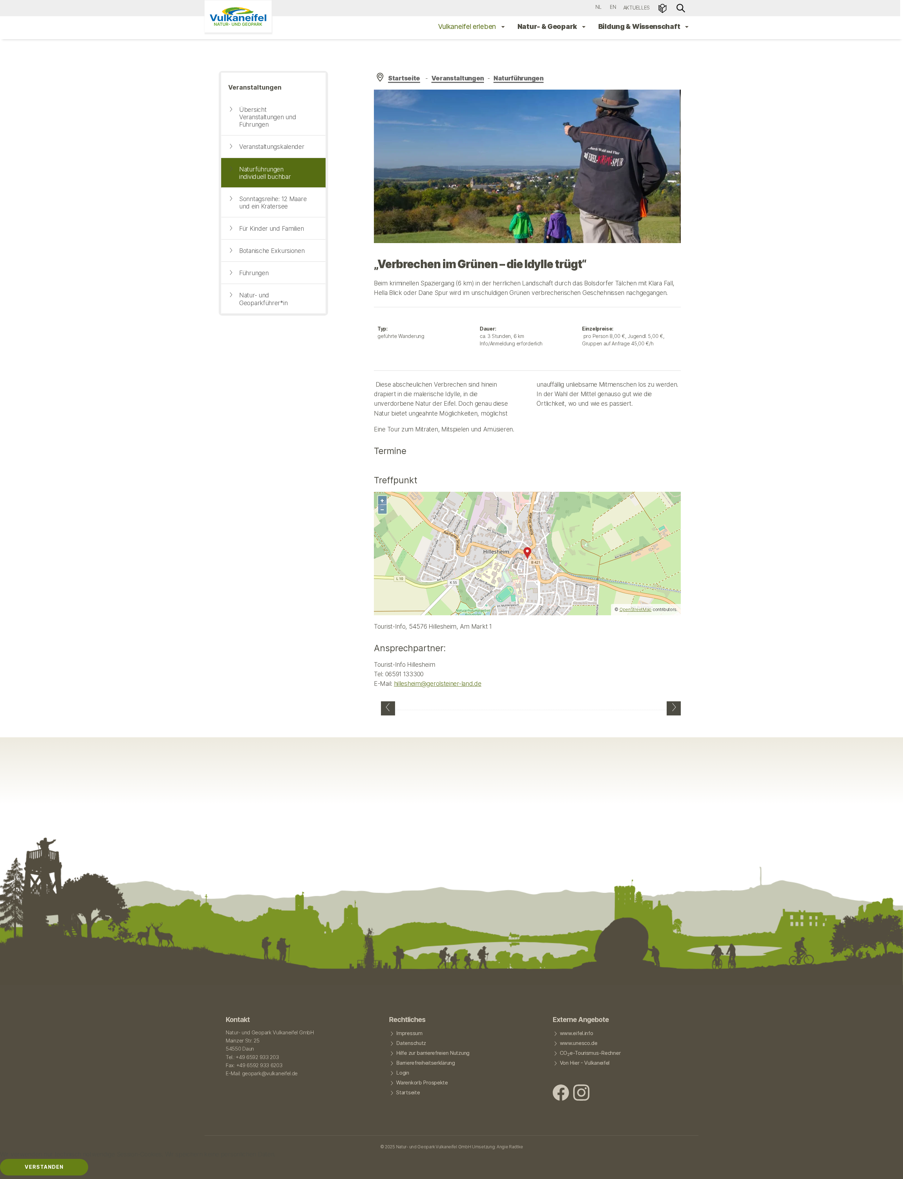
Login (402, 1073)
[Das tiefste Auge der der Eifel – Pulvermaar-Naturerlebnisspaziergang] (388, 708)
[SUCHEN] (680, 8)
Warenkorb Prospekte (422, 1083)
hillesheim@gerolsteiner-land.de (437, 683)
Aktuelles (636, 8)
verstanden (44, 1167)
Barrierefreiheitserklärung (425, 1063)
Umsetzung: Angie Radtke (497, 1146)
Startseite (404, 78)
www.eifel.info (576, 1033)
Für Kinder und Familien (271, 228)
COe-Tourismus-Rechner (590, 1053)
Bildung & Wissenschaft (639, 26)
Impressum (409, 1033)
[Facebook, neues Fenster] (561, 1093)
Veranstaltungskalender (271, 146)
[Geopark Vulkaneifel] (238, 16)
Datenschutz (411, 1043)
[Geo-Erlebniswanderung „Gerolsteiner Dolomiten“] (674, 708)
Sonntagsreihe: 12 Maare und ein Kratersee (273, 202)
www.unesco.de (579, 1043)
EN (613, 7)
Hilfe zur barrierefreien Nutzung (432, 1053)
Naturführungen (518, 78)
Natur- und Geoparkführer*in (263, 298)
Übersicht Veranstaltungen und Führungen (267, 117)
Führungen (253, 273)
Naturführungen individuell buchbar (265, 172)
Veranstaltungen (457, 78)
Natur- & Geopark (547, 26)
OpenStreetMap (635, 609)
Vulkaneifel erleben (468, 26)
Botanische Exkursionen (272, 250)
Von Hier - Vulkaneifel (585, 1063)
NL (598, 7)
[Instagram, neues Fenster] (581, 1093)
